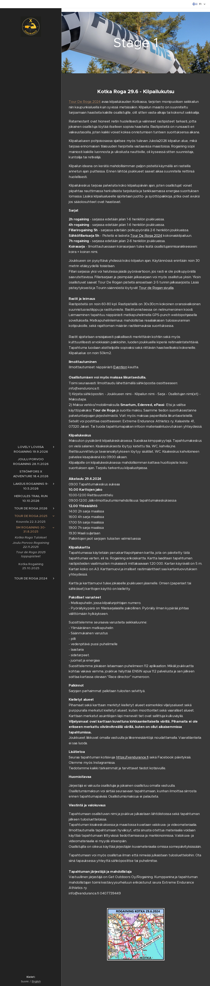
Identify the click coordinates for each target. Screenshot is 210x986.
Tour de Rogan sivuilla (156, 288)
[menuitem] (30, 449)
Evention (120, 367)
